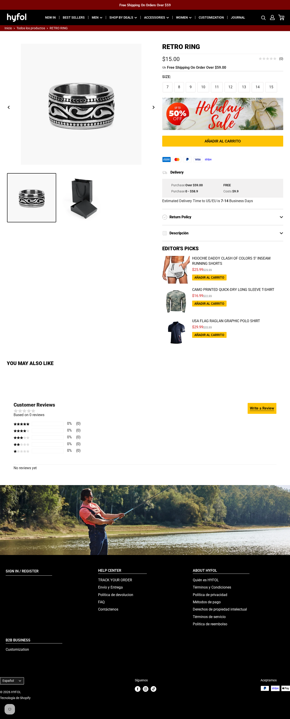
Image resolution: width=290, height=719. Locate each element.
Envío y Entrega (110, 587)
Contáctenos (108, 609)
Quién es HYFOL (206, 580)
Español (8, 680)
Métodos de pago (207, 602)
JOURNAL (238, 17)
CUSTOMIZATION (211, 17)
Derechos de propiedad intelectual (220, 609)
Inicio (8, 28)
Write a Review (262, 408)
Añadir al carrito (223, 141)
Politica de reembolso (210, 624)
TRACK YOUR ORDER (115, 580)
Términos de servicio (209, 617)
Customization (17, 649)
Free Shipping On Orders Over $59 (145, 5)
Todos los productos (31, 28)
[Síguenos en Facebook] (137, 689)
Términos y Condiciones (212, 587)
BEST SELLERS (74, 17)
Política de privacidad (210, 595)
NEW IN (50, 17)
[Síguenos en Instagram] (145, 689)
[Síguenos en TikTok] (153, 689)
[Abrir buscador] (263, 17)
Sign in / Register (22, 571)
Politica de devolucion (115, 595)
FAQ (101, 602)
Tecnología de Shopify (15, 698)
